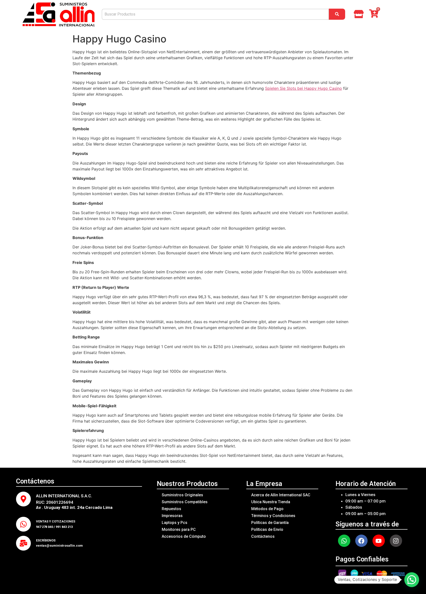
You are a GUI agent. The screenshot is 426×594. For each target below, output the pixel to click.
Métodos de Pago (267, 508)
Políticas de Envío (267, 529)
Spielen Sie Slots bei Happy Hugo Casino (303, 88)
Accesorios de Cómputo (184, 536)
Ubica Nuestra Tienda (270, 502)
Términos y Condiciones (273, 515)
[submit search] (337, 14)
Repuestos (171, 508)
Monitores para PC (179, 529)
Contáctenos (263, 536)
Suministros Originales (182, 495)
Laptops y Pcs (174, 522)
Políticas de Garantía (270, 522)
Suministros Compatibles (185, 502)
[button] (411, 579)
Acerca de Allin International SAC (280, 495)
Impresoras (172, 515)
